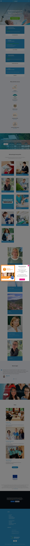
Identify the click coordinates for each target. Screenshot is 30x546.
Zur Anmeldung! (22, 279)
